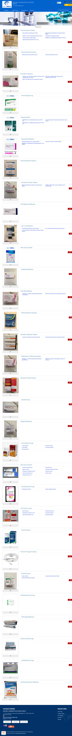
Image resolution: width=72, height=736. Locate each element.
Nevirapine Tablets (49, 445)
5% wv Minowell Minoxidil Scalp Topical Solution (55, 228)
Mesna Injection (25, 510)
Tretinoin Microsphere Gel (27, 473)
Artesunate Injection (49, 514)
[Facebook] (4, 726)
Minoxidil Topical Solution (28, 378)
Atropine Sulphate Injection (50, 489)
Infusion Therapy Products (29, 552)
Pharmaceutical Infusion (28, 52)
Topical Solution (25, 117)
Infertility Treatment (27, 74)
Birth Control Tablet (26, 247)
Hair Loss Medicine (27, 226)
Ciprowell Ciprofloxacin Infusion (51, 54)
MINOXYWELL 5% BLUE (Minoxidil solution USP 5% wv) (32, 120)
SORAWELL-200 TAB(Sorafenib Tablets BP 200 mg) (55, 37)
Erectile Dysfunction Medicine (30, 682)
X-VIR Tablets (24, 447)
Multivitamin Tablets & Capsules (31, 356)
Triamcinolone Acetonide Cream (51, 469)
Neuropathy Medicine (27, 139)
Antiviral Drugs (25, 573)
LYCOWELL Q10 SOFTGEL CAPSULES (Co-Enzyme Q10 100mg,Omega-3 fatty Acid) (33, 77)
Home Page (6, 10)
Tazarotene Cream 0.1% (27, 474)
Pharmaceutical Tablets (28, 30)
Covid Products (25, 530)
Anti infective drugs (27, 443)
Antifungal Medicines (27, 617)
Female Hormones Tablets (29, 182)
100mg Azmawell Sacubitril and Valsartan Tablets (55, 337)
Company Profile (15, 10)
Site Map (59, 719)
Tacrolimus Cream (48, 471)
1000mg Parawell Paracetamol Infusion (29, 54)
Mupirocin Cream (25, 469)
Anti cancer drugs (26, 508)
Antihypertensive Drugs (28, 595)
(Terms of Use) (30, 731)
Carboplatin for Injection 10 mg (28, 512)
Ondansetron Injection (49, 510)
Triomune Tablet (25, 445)
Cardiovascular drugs (27, 486)
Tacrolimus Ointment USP (27, 467)
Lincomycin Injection (49, 447)
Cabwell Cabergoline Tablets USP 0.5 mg (30, 39)
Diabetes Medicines (27, 269)
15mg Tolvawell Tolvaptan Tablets (29, 37)
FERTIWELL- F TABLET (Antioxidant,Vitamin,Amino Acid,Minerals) (32, 294)
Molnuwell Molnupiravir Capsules (28, 577)
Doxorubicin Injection (49, 512)
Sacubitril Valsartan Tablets (29, 334)
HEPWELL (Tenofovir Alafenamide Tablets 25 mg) (32, 35)
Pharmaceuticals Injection (28, 161)
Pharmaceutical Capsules (29, 313)
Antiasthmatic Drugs (27, 660)
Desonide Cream (48, 467)
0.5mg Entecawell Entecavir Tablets (52, 576)
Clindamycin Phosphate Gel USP (28, 471)
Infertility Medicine (26, 291)
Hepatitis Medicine (26, 421)
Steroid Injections (25, 449)
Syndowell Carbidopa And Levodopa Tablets (30, 141)
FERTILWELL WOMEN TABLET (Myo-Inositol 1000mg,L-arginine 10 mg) (54, 77)
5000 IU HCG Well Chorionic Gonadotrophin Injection (32, 79)
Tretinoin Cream (48, 473)
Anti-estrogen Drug (27, 95)
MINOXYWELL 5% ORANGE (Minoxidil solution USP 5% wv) (33, 123)
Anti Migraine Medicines (28, 204)
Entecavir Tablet (25, 576)
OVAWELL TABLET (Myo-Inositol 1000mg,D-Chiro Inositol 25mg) (55, 185)
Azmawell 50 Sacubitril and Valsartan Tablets (31, 337)
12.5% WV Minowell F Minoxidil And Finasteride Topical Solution (56, 120)
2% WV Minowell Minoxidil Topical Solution (30, 228)
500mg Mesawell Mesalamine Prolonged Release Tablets (55, 33)
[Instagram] (6, 726)
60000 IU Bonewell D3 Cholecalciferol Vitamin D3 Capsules (55, 359)
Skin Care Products (26, 465)
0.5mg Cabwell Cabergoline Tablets (52, 35)
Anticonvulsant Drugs (27, 638)
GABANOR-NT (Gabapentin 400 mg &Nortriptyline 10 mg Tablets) (33, 144)
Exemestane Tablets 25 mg (27, 514)
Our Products (24, 10)
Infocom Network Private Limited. (20, 733)
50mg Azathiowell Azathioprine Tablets (30, 33)
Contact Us (32, 10)
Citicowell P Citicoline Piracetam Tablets (53, 141)
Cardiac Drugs (25, 399)
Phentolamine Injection (26, 489)
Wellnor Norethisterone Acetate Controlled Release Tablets (32, 185)
